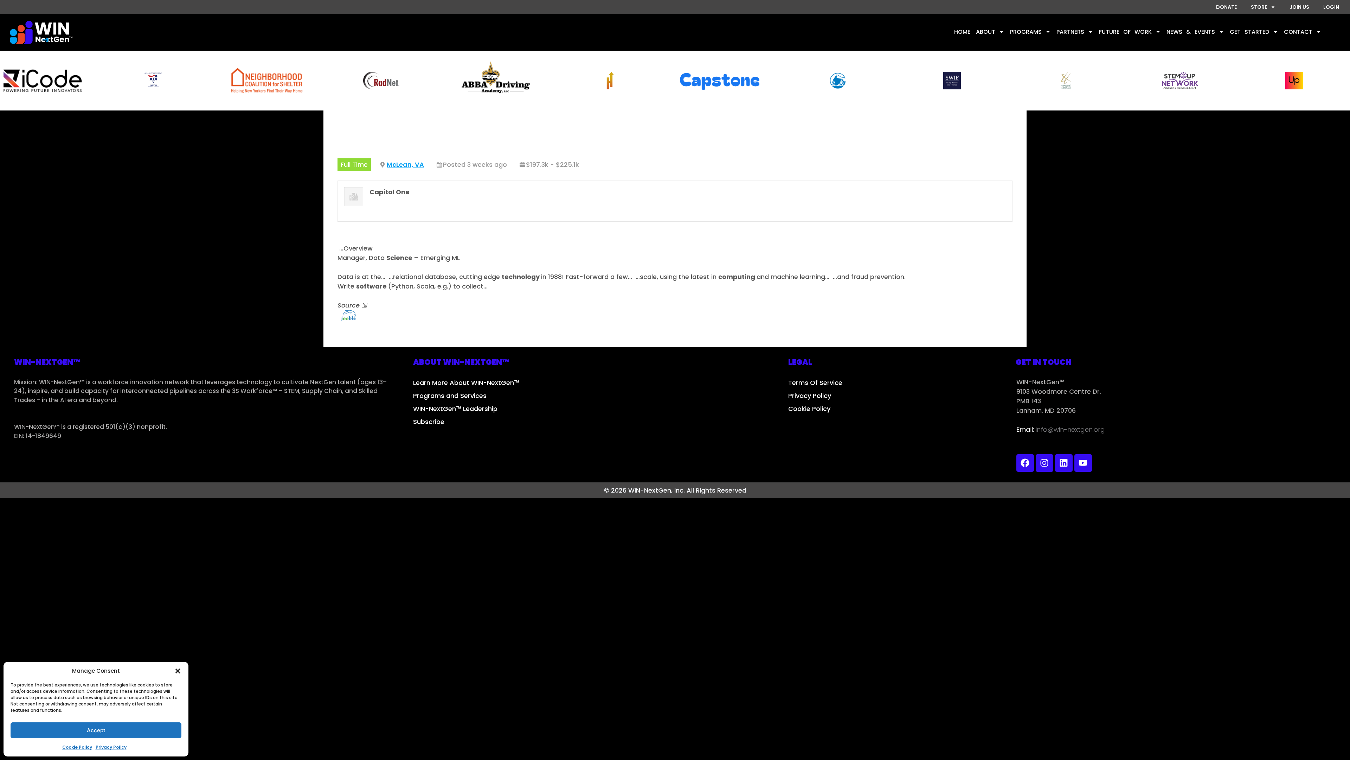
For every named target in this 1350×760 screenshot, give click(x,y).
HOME (962, 31)
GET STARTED (1249, 31)
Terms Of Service (815, 382)
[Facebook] (1025, 463)
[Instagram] (1044, 463)
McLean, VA (405, 164)
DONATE (1226, 7)
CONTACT (1298, 31)
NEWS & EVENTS (1190, 31)
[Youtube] (1083, 463)
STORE (1259, 7)
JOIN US (1299, 7)
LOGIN (1331, 7)
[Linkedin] (1064, 463)
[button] (177, 670)
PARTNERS (1070, 31)
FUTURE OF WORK (1125, 31)
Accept (96, 730)
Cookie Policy (77, 747)
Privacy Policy (111, 747)
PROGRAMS (1026, 31)
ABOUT (985, 31)
